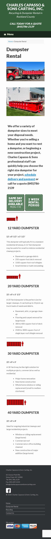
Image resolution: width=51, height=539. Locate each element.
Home (10, 41)
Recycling (9, 510)
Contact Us (10, 513)
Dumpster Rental (12, 507)
